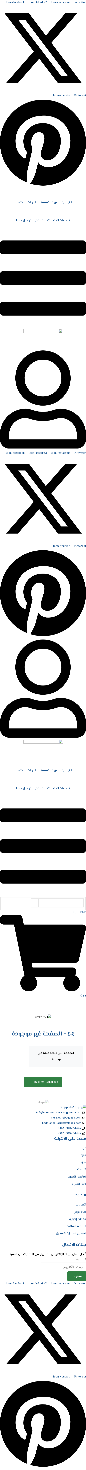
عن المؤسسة (49, 202)
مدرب (83, 1162)
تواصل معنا (23, 220)
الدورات (32, 202)
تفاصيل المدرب (77, 1177)
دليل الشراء (79, 1184)
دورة (83, 1155)
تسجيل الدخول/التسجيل (71, 1233)
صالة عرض (80, 1212)
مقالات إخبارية (77, 1219)
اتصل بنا (81, 1204)
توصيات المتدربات (58, 220)
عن (84, 1148)
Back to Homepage (46, 1082)
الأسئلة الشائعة (76, 1226)
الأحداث (81, 1169)
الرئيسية (67, 202)
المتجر (39, 220)
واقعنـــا (19, 202)
